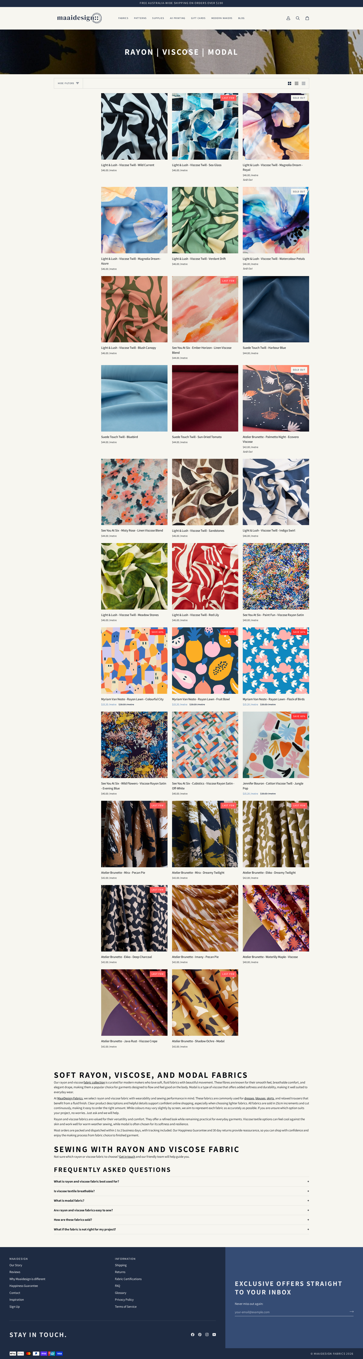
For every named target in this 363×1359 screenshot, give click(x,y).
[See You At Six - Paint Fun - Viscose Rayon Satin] (276, 576)
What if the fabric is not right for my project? (85, 1229)
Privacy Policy (124, 1299)
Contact (14, 1293)
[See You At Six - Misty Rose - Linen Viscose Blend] (134, 492)
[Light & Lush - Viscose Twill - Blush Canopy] (134, 309)
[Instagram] (207, 1334)
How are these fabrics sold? (73, 1220)
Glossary (120, 1293)
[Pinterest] (200, 1334)
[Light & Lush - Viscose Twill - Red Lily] (205, 576)
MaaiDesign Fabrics (330, 1353)
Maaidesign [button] (18, 1259)
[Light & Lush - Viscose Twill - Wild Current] (134, 126)
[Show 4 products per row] (304, 83)
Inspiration (16, 1299)
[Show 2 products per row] (289, 83)
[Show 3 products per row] (296, 83)
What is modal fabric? (69, 1200)
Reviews (14, 1272)
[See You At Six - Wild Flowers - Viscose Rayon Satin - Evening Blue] (134, 745)
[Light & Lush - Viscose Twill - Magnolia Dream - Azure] (134, 220)
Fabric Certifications (128, 1279)
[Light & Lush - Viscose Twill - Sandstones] (205, 492)
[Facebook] (192, 1334)
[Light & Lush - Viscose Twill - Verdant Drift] (205, 220)
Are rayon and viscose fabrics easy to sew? (83, 1210)
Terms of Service (126, 1306)
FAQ (117, 1286)
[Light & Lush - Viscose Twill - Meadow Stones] (134, 576)
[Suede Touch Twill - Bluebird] (134, 398)
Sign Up (14, 1306)
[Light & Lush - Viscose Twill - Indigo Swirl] (276, 492)
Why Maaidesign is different (27, 1279)
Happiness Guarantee (23, 1286)
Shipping (121, 1265)
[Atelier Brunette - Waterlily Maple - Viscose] (276, 918)
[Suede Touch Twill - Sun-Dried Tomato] (205, 398)
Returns (120, 1272)
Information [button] (125, 1259)
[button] (123, 18)
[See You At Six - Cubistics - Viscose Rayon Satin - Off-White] (205, 745)
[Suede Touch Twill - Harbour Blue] (276, 309)
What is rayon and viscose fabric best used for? (86, 1181)
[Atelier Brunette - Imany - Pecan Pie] (205, 918)
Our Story (15, 1265)
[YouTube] (214, 1334)
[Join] (350, 1311)
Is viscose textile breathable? (74, 1191)
